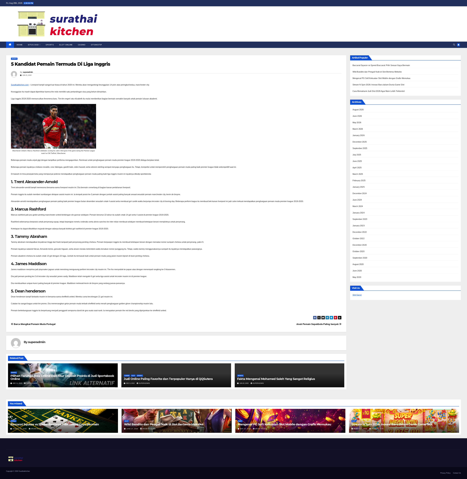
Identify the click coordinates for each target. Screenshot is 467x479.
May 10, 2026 (245, 429)
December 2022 (360, 232)
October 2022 (358, 238)
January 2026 (359, 135)
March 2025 (358, 174)
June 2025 (357, 161)
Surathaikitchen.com (20, 85)
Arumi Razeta (37, 429)
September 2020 (360, 258)
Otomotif (96, 45)
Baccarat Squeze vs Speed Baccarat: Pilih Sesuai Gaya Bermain (381, 65)
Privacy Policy (445, 473)
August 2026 (358, 110)
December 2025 (360, 142)
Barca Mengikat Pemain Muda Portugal (34, 324)
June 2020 (357, 271)
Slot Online (65, 45)
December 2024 (360, 193)
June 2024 (357, 200)
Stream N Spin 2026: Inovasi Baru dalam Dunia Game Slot (378, 85)
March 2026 (358, 129)
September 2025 (360, 148)
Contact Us (457, 473)
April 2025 (357, 168)
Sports (50, 45)
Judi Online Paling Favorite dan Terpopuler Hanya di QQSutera (168, 379)
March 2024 (358, 206)
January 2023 (359, 226)
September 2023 (360, 219)
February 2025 (359, 180)
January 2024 (359, 213)
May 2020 (357, 277)
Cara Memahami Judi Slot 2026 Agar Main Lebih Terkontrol (379, 91)
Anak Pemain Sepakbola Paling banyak (317, 324)
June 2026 (357, 116)
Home (19, 45)
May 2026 (357, 122)
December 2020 (360, 245)
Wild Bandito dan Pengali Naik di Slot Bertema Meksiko (377, 72)
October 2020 (358, 251)
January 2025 (359, 187)
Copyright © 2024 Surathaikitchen (18, 471)
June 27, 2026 (132, 429)
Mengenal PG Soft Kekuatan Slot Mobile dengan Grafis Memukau (381, 78)
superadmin (28, 72)
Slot (133, 375)
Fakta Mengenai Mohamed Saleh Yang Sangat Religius (276, 379)
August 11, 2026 (20, 429)
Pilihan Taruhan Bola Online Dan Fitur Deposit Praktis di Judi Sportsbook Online (62, 377)
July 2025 (357, 155)
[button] (454, 45)
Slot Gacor (357, 295)
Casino (81, 45)
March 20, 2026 (361, 429)
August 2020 (358, 264)
